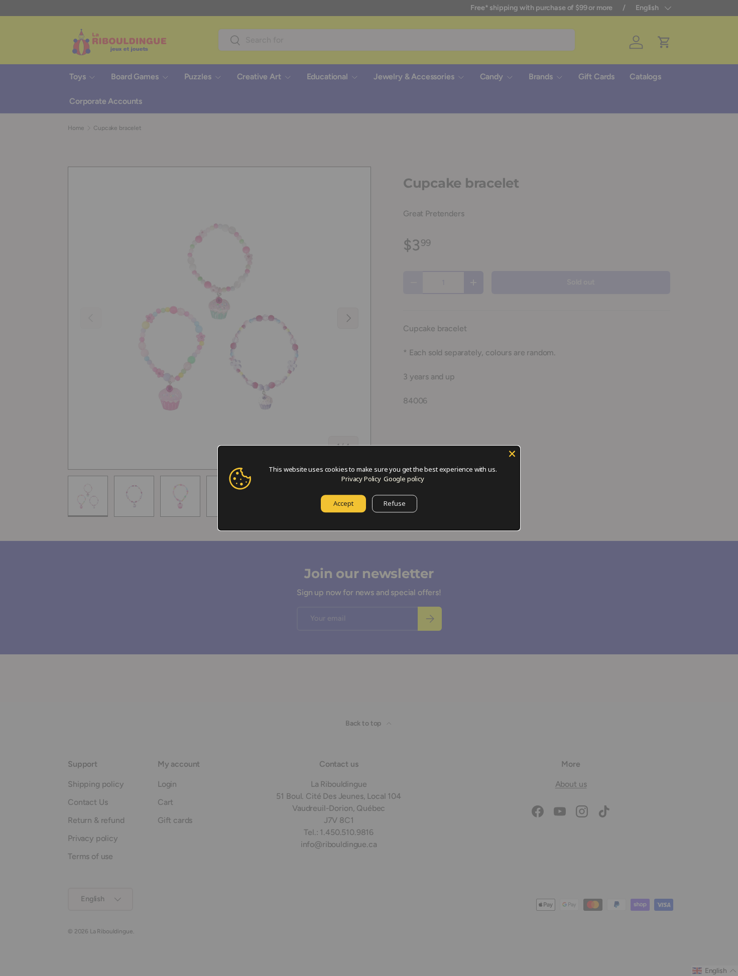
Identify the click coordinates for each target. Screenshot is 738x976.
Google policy (404, 478)
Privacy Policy (361, 478)
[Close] (512, 454)
